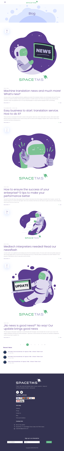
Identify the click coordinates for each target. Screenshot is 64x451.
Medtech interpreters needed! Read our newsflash (30, 248)
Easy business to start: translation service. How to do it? (31, 112)
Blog (17, 415)
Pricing (17, 410)
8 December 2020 (8, 108)
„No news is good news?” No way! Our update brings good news (28, 327)
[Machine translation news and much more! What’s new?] (32, 57)
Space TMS (6, 88)
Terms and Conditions (20, 418)
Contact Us (18, 413)
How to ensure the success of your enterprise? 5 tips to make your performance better (26, 193)
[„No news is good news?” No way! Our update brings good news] (32, 291)
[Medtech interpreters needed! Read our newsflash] (32, 225)
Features (18, 408)
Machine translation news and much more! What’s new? (32, 92)
